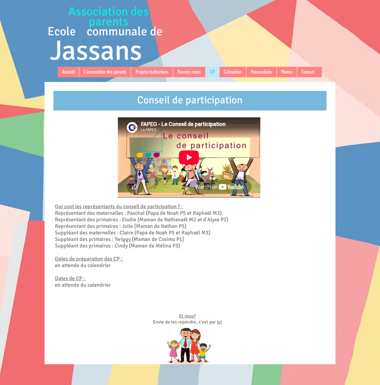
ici (219, 322)
